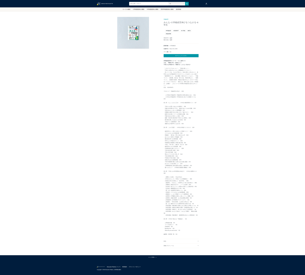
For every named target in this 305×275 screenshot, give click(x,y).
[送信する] (187, 3)
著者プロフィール (169, 245)
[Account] (206, 4)
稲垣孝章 (168, 33)
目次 (165, 241)
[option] (133, 33)
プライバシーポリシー (135, 267)
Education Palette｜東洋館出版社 (113, 269)
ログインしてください (181, 55)
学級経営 (166, 19)
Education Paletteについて (113, 267)
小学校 (183, 30)
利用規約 (124, 267)
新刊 (189, 30)
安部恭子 (176, 30)
